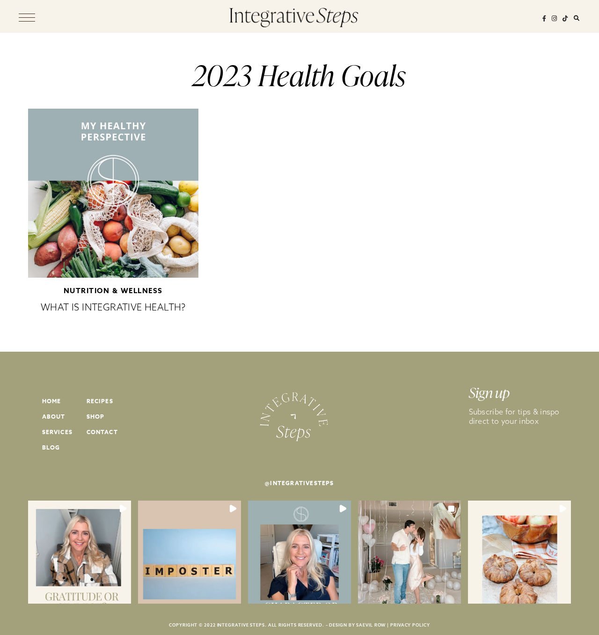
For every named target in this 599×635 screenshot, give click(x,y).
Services (57, 432)
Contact (102, 432)
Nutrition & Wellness (113, 290)
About (54, 417)
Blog (51, 447)
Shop (96, 417)
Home (51, 401)
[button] (79, 552)
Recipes (100, 401)
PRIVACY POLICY (410, 625)
